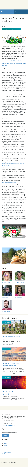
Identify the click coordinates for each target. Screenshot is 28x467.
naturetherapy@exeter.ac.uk (9, 182)
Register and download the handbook (11, 61)
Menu (4, 12)
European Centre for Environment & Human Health (7, 4)
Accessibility (4, 455)
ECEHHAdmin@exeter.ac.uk (9, 425)
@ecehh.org (6, 441)
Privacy (3, 453)
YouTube (5, 445)
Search (19, 12)
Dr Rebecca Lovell (19, 282)
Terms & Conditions (6, 452)
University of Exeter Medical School (19, 4)
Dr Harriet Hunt (5, 297)
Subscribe (5, 435)
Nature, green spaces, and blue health (11, 29)
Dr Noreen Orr (18, 297)
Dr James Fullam (6, 311)
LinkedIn (5, 443)
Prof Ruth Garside (6, 282)
